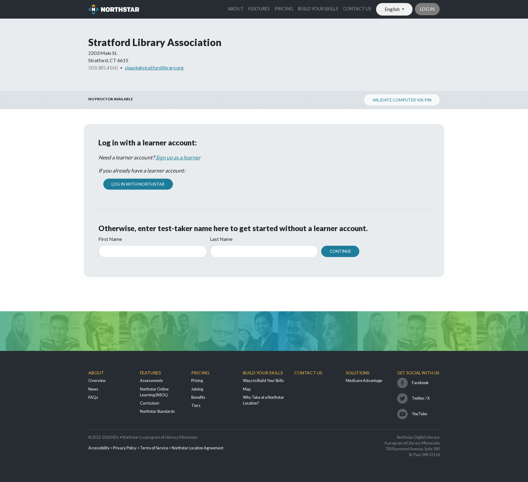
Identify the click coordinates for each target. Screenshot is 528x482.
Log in (427, 9)
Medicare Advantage (364, 380)
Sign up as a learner (178, 157)
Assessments (151, 380)
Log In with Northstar (138, 184)
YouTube (419, 413)
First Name (110, 239)
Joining (197, 389)
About (236, 8)
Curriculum (149, 403)
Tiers (195, 405)
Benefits (198, 397)
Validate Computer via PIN (401, 100)
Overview (97, 380)
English (393, 9)
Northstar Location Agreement (197, 447)
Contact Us (357, 8)
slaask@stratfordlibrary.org (154, 67)
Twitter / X (421, 398)
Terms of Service (154, 447)
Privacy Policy (125, 447)
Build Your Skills (318, 8)
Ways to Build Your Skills (263, 380)
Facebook (420, 382)
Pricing (284, 8)
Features (259, 8)
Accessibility (99, 447)
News (93, 389)
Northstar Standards (157, 411)
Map (247, 389)
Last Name (221, 239)
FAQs (93, 397)
